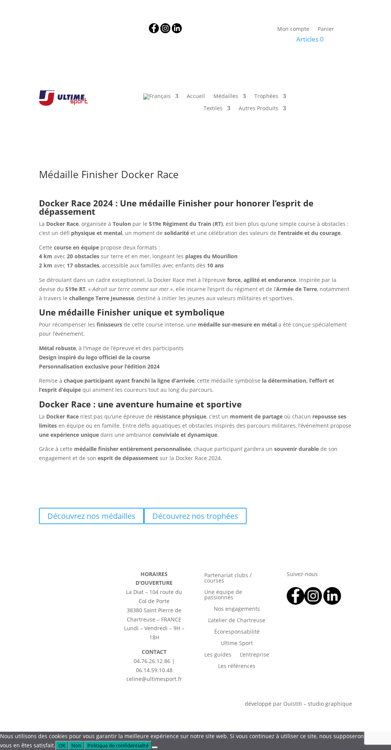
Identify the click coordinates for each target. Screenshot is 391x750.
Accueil (196, 96)
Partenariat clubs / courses (228, 578)
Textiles (213, 109)
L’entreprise (254, 655)
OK (61, 745)
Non (76, 745)
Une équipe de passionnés (223, 595)
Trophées (266, 96)
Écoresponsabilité (237, 632)
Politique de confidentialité (118, 745)
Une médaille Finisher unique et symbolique (132, 312)
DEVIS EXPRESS (327, 106)
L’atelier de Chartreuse (236, 621)
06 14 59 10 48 (104, 27)
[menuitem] (160, 98)
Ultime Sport (237, 644)
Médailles (225, 96)
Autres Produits (258, 109)
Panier (326, 29)
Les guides (217, 655)
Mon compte (293, 29)
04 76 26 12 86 (62, 27)
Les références (236, 666)
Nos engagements (237, 609)
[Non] (155, 747)
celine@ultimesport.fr (85, 36)
